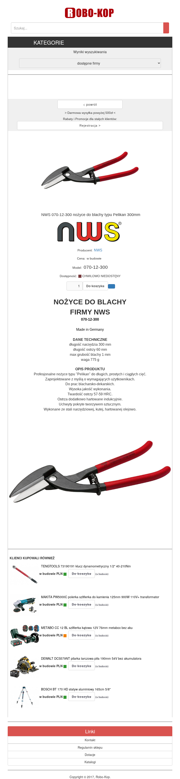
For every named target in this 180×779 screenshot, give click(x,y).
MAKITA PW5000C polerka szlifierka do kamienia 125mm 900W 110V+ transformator (100, 597)
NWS (98, 250)
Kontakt (90, 740)
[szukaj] (166, 27)
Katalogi (90, 762)
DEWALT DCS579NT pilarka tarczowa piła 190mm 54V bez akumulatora (91, 658)
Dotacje (90, 754)
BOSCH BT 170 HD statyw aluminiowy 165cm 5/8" (76, 689)
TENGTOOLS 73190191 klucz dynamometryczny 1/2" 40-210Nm (86, 566)
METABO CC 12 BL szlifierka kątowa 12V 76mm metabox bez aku (87, 627)
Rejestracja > (90, 125)
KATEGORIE (49, 42)
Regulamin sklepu (90, 747)
